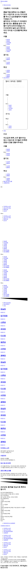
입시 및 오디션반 (6, 463)
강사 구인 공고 (7, 207)
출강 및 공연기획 (7, 181)
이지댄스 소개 (7, 206)
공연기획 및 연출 (6, 470)
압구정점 (8, 42)
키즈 (4, 130)
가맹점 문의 (6, 183)
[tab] (7, 302)
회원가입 (5, 209)
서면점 (8, 70)
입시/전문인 (6, 77)
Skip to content (4, 1)
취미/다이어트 (7, 5)
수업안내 (3, 455)
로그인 (5, 211)
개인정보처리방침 (8, 531)
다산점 (8, 58)
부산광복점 (6, 251)
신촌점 (8, 44)
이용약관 (5, 532)
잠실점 (8, 39)
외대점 (8, 41)
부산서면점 (6, 250)
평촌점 (8, 59)
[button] (15, 45)
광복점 (8, 71)
